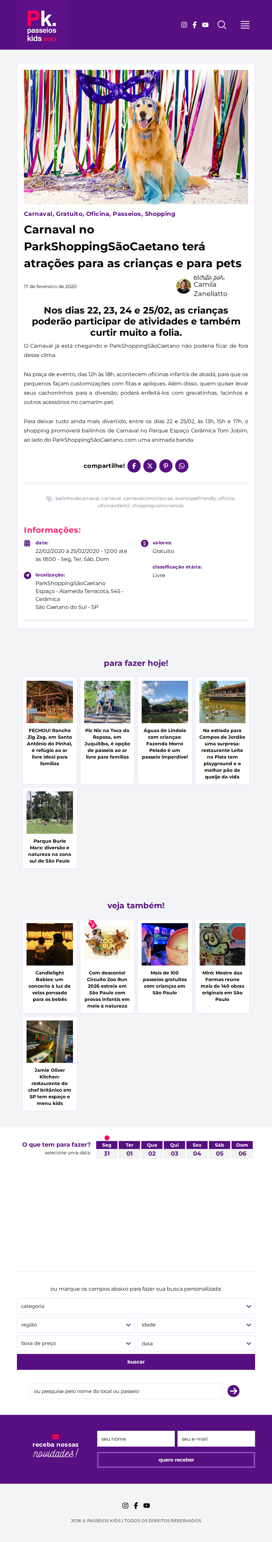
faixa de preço (38, 1343)
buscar (136, 1362)
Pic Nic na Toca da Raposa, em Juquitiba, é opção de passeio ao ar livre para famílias (107, 743)
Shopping (160, 214)
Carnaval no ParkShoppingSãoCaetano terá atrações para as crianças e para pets (132, 246)
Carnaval (38, 214)
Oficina (97, 214)
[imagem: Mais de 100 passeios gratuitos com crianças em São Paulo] (165, 944)
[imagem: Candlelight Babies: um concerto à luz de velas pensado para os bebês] (50, 944)
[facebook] (194, 25)
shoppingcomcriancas (158, 506)
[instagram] (184, 25)
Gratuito (69, 214)
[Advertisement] (136, 1221)
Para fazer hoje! (136, 663)
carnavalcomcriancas (148, 498)
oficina (226, 498)
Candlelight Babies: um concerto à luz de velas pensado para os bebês (50, 986)
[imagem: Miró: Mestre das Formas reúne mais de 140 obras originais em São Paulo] (222, 944)
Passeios (127, 214)
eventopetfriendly (195, 498)
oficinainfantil (114, 506)
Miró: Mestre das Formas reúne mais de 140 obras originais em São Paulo (222, 986)
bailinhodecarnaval (77, 498)
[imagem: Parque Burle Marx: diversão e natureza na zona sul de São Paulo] (50, 812)
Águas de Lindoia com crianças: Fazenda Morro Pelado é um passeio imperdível (165, 743)
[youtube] (205, 25)
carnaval (111, 498)
